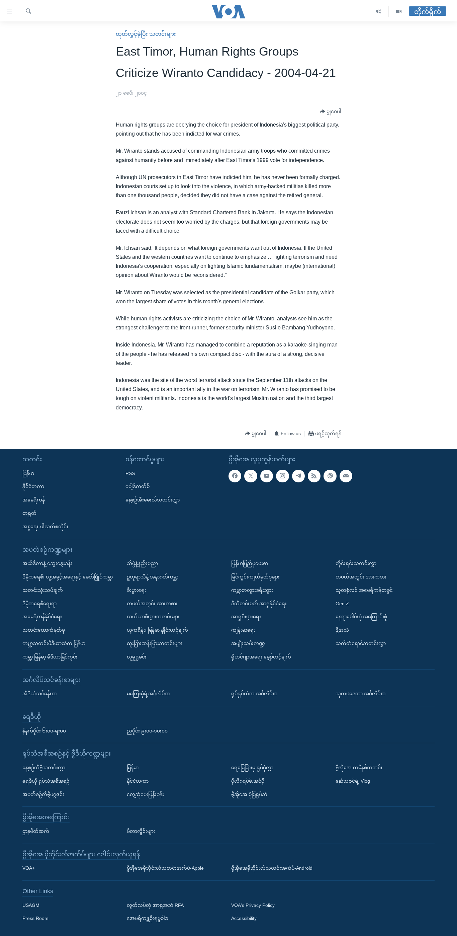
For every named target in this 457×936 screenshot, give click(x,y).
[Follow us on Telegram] (298, 475)
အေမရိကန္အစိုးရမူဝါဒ (147, 918)
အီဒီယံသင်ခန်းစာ (39, 693)
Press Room (35, 918)
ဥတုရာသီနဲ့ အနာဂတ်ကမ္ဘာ (152, 576)
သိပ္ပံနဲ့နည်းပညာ (142, 563)
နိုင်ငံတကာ (33, 486)
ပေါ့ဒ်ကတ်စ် (137, 486)
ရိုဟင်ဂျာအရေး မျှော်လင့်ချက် (261, 656)
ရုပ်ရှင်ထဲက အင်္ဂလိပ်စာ (254, 693)
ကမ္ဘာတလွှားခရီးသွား (252, 590)
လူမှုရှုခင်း (137, 656)
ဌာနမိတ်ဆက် (35, 831)
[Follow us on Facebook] (235, 475)
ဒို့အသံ (342, 630)
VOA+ (28, 868)
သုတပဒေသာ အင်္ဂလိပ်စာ (360, 693)
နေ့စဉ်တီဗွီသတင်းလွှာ (43, 767)
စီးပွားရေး (136, 590)
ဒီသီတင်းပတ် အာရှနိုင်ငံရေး (259, 603)
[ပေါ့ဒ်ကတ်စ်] (330, 475)
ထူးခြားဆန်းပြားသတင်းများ (154, 643)
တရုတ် (29, 513)
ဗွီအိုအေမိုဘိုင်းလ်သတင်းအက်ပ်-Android (271, 868)
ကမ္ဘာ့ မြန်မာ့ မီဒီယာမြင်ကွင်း (50, 656)
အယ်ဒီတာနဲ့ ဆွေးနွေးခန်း (47, 563)
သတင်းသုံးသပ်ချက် (42, 590)
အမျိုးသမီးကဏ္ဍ (248, 643)
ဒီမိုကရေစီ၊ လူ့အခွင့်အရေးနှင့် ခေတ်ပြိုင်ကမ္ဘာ (67, 576)
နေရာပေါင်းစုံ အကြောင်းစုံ (361, 616)
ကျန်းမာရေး (243, 630)
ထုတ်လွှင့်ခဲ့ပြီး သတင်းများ (146, 34)
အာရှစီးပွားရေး (246, 616)
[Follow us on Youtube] (266, 475)
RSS (130, 473)
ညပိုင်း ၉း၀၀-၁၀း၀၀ (147, 730)
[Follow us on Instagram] (282, 475)
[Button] (330, 111)
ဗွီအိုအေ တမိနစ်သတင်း (359, 767)
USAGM (30, 905)
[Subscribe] (346, 475)
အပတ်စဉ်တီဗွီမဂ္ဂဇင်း (43, 794)
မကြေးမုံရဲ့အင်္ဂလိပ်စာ (148, 693)
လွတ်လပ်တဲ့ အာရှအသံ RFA (155, 905)
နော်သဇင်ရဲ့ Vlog (353, 780)
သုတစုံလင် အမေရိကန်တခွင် (364, 590)
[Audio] (378, 11)
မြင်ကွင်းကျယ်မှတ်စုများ (255, 576)
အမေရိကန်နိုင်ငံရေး (42, 616)
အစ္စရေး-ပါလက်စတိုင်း (45, 526)
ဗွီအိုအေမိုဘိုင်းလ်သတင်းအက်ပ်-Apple (165, 868)
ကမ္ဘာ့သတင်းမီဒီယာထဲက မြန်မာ (53, 643)
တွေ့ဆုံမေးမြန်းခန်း (145, 794)
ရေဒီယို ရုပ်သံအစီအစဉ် (45, 780)
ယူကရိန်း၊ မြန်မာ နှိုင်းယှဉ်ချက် (157, 630)
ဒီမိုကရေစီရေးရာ (39, 603)
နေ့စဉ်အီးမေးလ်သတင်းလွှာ (152, 499)
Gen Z (342, 603)
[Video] (399, 11)
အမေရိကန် (33, 499)
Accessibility (244, 918)
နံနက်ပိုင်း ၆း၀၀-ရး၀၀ (44, 730)
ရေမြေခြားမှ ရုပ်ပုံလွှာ (252, 767)
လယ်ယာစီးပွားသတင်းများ (153, 616)
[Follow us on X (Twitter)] (250, 475)
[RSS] (314, 475)
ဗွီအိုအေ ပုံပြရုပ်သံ (249, 794)
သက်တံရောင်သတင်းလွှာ (361, 643)
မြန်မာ (28, 473)
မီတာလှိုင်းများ (141, 831)
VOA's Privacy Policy (253, 905)
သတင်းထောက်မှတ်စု (43, 630)
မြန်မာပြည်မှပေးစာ (249, 563)
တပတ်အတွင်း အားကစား (152, 603)
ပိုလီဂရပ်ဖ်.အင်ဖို (247, 780)
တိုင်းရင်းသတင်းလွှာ (356, 563)
